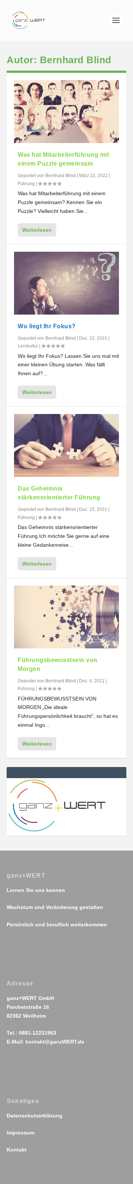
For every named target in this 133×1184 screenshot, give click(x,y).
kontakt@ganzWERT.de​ (54, 1042)
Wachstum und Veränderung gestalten (55, 907)
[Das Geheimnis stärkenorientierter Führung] (66, 445)
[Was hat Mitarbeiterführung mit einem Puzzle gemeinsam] (66, 111)
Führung (26, 183)
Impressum (20, 1133)
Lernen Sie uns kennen (36, 890)
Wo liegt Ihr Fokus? (47, 326)
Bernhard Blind (60, 175)
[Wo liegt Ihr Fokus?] (66, 283)
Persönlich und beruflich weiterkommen (57, 924)
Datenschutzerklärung (34, 1116)
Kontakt (17, 1150)
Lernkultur (28, 346)
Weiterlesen (37, 230)
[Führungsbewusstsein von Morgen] (66, 617)
